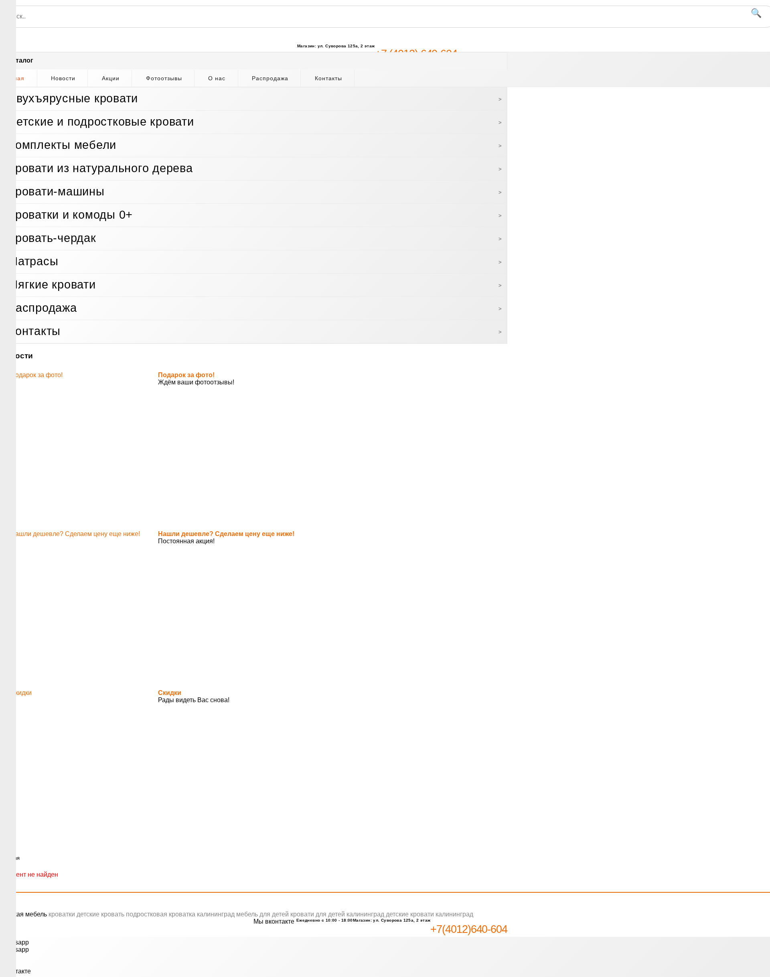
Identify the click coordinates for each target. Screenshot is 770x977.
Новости (63, 78)
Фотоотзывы (164, 78)
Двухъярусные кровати (73, 98)
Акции (111, 78)
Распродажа (270, 78)
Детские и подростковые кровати (101, 121)
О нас (216, 78)
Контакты (328, 78)
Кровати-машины (56, 191)
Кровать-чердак (52, 238)
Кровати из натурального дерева (100, 168)
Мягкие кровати (52, 284)
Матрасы (33, 261)
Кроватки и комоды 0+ (70, 214)
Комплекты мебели (62, 144)
